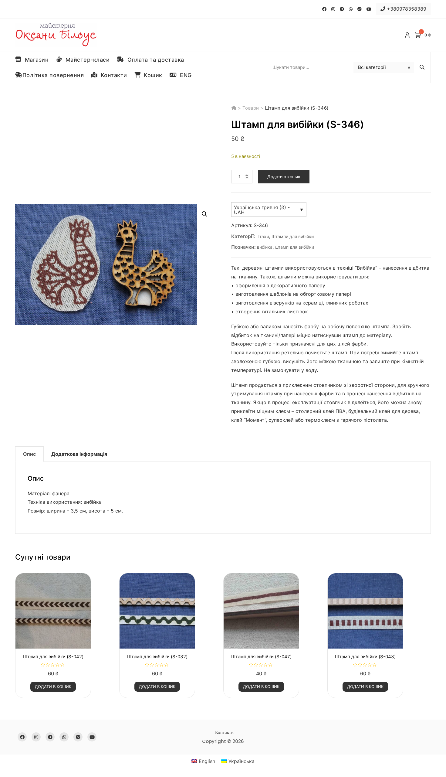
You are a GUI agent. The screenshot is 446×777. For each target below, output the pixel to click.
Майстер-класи (86, 59)
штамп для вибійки (294, 247)
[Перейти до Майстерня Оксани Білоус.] (234, 108)
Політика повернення (53, 75)
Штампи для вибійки (293, 236)
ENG (184, 75)
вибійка (264, 247)
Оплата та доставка (154, 59)
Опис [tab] (29, 454)
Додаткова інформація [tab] (79, 454)
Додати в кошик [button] (53, 686)
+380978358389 (405, 9)
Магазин (35, 59)
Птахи (262, 236)
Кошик (151, 75)
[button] (204, 214)
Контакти (112, 75)
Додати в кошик (283, 176)
